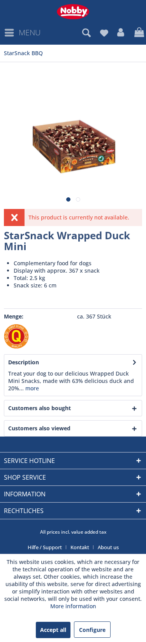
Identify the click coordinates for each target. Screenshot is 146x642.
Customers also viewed (39, 428)
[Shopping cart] (138, 32)
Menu (29, 32)
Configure (92, 629)
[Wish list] (104, 32)
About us (108, 547)
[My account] (121, 32)
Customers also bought (39, 408)
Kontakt (79, 547)
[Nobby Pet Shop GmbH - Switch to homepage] (73, 11)
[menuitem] (22, 32)
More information (73, 606)
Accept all (53, 629)
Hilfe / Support (45, 547)
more (31, 388)
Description (23, 362)
